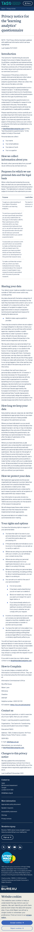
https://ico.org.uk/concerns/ (20, 705)
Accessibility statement (9, 811)
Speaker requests (7, 808)
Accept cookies (16, 923)
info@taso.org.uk (13, 742)
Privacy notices (6, 818)
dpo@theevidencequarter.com (13, 128)
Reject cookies (16, 928)
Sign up (6, 837)
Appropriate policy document (11, 804)
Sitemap (4, 815)
